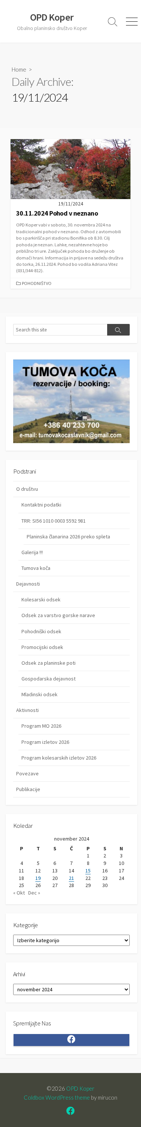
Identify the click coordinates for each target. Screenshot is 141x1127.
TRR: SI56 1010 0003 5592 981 (53, 520)
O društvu (27, 489)
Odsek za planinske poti (48, 662)
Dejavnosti (28, 583)
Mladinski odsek (39, 694)
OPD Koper (80, 1088)
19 (38, 878)
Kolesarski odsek (41, 599)
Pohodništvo (37, 283)
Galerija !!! (32, 552)
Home (19, 69)
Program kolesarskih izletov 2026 (58, 757)
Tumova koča (35, 568)
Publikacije (28, 789)
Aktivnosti (27, 710)
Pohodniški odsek (41, 631)
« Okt (19, 892)
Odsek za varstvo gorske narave (58, 615)
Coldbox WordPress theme (57, 1097)
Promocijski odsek (42, 647)
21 (71, 878)
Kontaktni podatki (41, 504)
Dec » (34, 892)
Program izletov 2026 (45, 742)
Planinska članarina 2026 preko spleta (68, 536)
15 (88, 870)
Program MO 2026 (41, 725)
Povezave (27, 773)
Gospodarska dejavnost (48, 678)
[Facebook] (70, 1111)
